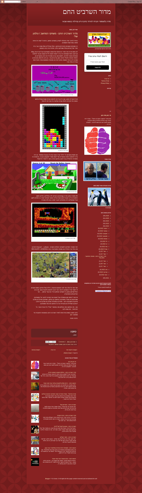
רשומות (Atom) (68, 353)
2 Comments (62, 341)
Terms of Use (105, 81)
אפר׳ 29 (103, 251)
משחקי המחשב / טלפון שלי (55, 344)
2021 (107, 278)
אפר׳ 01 (103, 266)
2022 (107, 226)
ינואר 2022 (104, 275)
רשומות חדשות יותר (71, 350)
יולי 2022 (104, 241)
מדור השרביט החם (87, 11)
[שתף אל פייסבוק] (48, 342)
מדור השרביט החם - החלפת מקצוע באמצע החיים (62, 372)
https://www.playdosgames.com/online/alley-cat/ (48, 94)
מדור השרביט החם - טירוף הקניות (66, 415)
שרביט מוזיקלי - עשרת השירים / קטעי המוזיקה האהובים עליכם (59, 394)
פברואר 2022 (103, 272)
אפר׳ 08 (103, 263)
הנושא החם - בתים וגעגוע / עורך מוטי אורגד (64, 458)
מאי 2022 (104, 246)
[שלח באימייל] (55, 342)
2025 (107, 218)
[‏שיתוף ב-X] (51, 342)
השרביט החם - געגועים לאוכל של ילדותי (65, 426)
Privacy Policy (105, 83)
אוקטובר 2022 (103, 233)
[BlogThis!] (53, 342)
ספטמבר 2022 (103, 236)
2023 (107, 223)
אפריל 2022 (103, 249)
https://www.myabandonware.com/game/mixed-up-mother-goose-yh (49, 191)
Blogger (47, 478)
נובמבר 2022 (103, 231)
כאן (71, 315)
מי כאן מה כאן (72, 361)
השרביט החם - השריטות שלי (68, 405)
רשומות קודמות (36, 350)
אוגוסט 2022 (103, 239)
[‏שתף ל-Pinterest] (46, 342)
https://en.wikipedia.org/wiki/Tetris (49, 150)
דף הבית (53, 350)
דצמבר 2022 (103, 228)
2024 (107, 221)
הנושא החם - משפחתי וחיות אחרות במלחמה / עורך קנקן (60, 448)
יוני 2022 (104, 244)
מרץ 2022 (104, 269)
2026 (107, 216)
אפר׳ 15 (103, 261)
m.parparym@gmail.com (103, 291)
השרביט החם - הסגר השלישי (68, 437)
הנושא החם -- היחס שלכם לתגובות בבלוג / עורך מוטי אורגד (59, 383)
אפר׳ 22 (103, 254)
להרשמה (98, 67)
